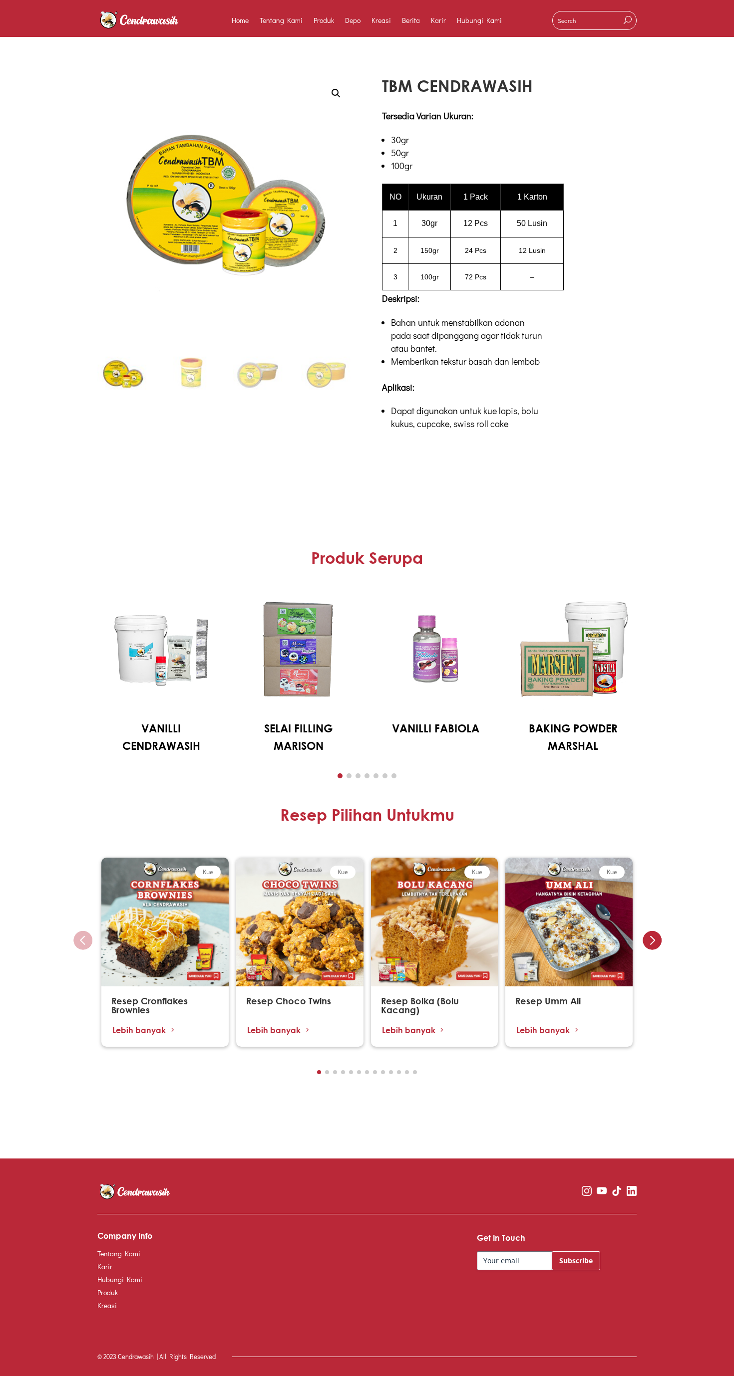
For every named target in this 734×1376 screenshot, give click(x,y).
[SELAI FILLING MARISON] (298, 709)
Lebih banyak (139, 1030)
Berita (411, 21)
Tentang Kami (281, 21)
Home (240, 21)
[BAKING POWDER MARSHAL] (573, 709)
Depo (353, 21)
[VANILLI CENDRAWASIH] (161, 709)
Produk (324, 21)
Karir (438, 21)
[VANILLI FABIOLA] (435, 709)
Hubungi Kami (479, 21)
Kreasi (381, 21)
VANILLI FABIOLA (435, 728)
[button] (340, 775)
